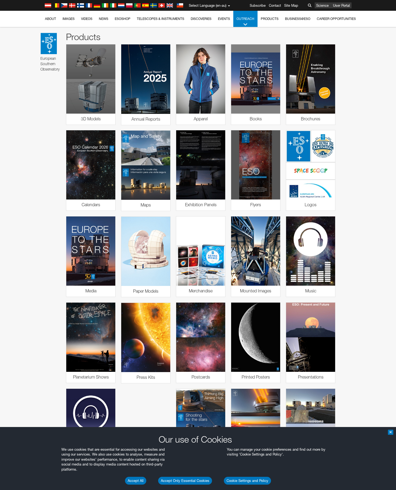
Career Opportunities (336, 19)
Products (270, 19)
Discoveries (201, 19)
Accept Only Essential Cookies (185, 480)
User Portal (341, 5)
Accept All (136, 480)
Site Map (291, 5)
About (50, 19)
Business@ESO (297, 19)
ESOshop (122, 19)
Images (68, 19)
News (103, 19)
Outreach (245, 19)
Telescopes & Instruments (160, 19)
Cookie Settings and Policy (247, 480)
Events (224, 19)
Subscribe (258, 5)
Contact (275, 5)
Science (322, 5)
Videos (86, 19)
